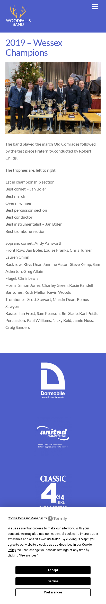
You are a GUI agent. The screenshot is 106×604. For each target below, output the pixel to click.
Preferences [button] (28, 555)
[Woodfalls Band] (18, 25)
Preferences (53, 592)
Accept (53, 570)
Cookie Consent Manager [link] (25, 518)
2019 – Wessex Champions (34, 47)
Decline (53, 581)
